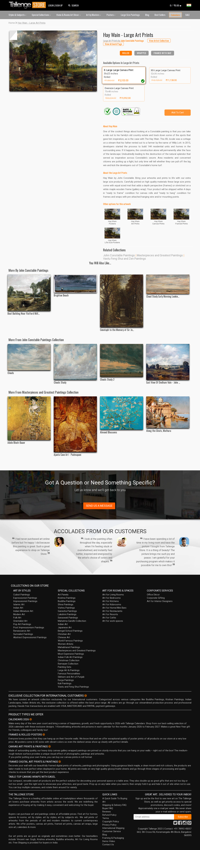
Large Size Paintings (130, 14)
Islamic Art (18, 604)
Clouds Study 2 (107, 379)
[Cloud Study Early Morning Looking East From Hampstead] (167, 284)
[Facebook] (180, 823)
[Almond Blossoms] (121, 413)
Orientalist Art (20, 621)
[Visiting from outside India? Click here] (85, 695)
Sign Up (59, 5)
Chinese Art (64, 637)
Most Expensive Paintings (71, 653)
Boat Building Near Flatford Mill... (24, 313)
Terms (105, 818)
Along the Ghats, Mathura (158, 430)
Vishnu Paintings (66, 607)
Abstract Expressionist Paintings (30, 637)
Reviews (106, 811)
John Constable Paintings (119, 255)
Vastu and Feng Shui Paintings (73, 686)
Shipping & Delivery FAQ (114, 805)
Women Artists (65, 644)
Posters (110, 14)
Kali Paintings (64, 683)
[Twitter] (175, 823)
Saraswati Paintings (68, 617)
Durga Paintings (66, 680)
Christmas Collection (68, 660)
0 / (174, 5)
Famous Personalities (69, 673)
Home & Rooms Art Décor (67, 14)
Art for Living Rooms (113, 594)
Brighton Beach (61, 295)
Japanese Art (65, 627)
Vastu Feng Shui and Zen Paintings (124, 258)
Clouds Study (60, 382)
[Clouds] (29, 357)
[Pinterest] (189, 823)
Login (51, 5)
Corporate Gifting (156, 597)
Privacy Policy (109, 824)
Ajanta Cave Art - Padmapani (67, 454)
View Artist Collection (159, 40)
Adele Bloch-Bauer (16, 442)
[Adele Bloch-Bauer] (29, 418)
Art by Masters (93, 14)
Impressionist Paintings (25, 601)
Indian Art (18, 607)
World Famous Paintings (70, 640)
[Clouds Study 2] (121, 360)
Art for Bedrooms (111, 597)
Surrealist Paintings (23, 634)
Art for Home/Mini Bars (114, 607)
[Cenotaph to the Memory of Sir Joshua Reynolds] (121, 301)
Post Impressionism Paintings (28, 627)
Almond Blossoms (108, 432)
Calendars (175, 15)
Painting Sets (64, 667)
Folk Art (17, 617)
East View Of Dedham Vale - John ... (163, 382)
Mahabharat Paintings (69, 647)
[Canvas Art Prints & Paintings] (49, 746)
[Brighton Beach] (75, 284)
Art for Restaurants (112, 611)
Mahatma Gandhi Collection (72, 621)
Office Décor (153, 594)
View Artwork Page (113, 44)
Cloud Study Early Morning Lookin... (162, 296)
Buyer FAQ (107, 808)
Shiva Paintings (65, 604)
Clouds (11, 372)
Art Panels (63, 594)
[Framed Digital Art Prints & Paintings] (60, 761)
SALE (187, 14)
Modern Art (19, 614)
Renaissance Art (21, 630)
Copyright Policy (110, 821)
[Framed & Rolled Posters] (44, 734)
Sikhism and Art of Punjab (71, 676)
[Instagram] (185, 823)
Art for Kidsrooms (111, 604)
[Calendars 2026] (31, 719)
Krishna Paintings (66, 597)
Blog (147, 14)
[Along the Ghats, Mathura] (167, 412)
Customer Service (111, 831)
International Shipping (113, 828)
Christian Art (64, 634)
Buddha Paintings (66, 601)
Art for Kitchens (110, 601)
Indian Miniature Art (23, 611)
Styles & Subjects (17, 14)
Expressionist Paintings (25, 597)
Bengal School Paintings (70, 630)
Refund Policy (109, 814)
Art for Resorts (110, 614)
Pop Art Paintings (22, 624)
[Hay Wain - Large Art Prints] (53, 61)
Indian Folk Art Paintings (70, 657)
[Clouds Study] (75, 362)
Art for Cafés (109, 617)
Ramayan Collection (68, 663)
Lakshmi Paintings (67, 614)
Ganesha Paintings (67, 611)
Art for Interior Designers (159, 601)
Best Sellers (160, 14)
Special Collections (41, 14)
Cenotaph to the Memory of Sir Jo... (117, 329)
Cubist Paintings (21, 594)
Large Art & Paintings (69, 670)
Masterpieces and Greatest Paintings (160, 255)
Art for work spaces (112, 621)
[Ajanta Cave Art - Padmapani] (75, 424)
